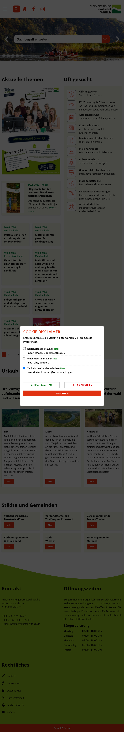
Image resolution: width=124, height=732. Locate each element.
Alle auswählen (41, 385)
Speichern (62, 393)
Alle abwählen (82, 385)
